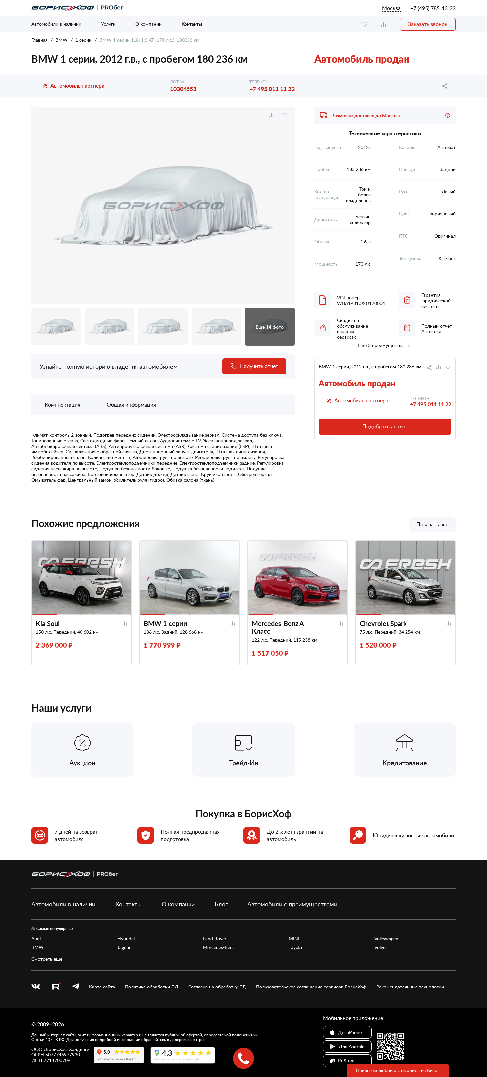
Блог (221, 904)
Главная (39, 40)
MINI (294, 938)
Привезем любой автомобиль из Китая (398, 1070)
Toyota (295, 947)
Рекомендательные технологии (410, 986)
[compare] (384, 24)
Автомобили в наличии (56, 24)
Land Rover (214, 938)
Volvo (380, 947)
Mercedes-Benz (219, 947)
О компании (148, 24)
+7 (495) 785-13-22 (433, 8)
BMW (61, 40)
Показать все (432, 524)
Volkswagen (386, 938)
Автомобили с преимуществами (292, 904)
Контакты (192, 24)
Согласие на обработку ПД (217, 986)
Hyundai (126, 938)
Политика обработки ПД (151, 986)
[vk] (35, 987)
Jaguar (124, 947)
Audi (36, 938)
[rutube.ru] (56, 987)
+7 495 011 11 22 (272, 89)
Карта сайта (102, 986)
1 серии (83, 40)
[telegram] (75, 986)
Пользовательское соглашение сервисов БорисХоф (311, 986)
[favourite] (364, 24)
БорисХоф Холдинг (66, 1049)
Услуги (108, 24)
